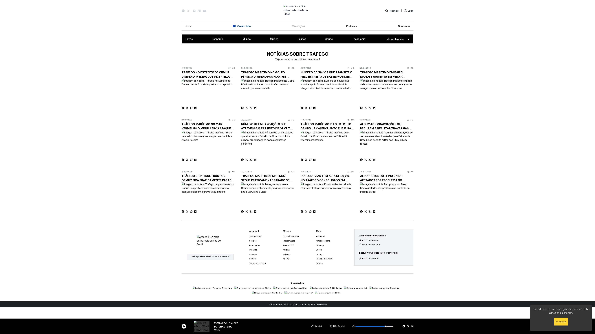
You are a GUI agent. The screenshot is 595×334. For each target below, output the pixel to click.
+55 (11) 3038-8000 (370, 258)
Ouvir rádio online (291, 236)
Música (274, 39)
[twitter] (408, 326)
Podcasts (351, 26)
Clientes (253, 254)
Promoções (298, 26)
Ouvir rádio (244, 26)
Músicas (287, 254)
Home (188, 26)
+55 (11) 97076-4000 (371, 244)
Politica (302, 39)
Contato (252, 259)
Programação (289, 241)
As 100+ (286, 259)
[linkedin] (195, 108)
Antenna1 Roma (323, 241)
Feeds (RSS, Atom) (324, 259)
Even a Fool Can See (226, 323)
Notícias (253, 241)
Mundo (247, 39)
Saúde (329, 39)
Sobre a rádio (255, 236)
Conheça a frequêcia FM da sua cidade (209, 256)
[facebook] (404, 326)
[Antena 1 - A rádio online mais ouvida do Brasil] (297, 11)
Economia (217, 39)
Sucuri (319, 250)
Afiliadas (253, 250)
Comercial (404, 26)
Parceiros (320, 236)
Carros (189, 39)
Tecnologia (358, 39)
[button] (183, 10)
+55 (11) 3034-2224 (370, 240)
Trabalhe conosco (257, 263)
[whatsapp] (412, 326)
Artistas (286, 250)
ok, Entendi (561, 321)
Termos (319, 263)
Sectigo (319, 254)
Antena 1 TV (288, 245)
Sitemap (320, 245)
